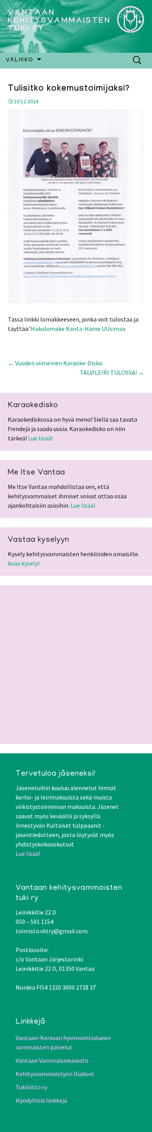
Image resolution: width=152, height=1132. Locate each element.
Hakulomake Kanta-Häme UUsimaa (78, 328)
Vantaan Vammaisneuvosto (52, 1060)
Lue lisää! (40, 438)
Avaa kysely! (23, 563)
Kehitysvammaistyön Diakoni (55, 1074)
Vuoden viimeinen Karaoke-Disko (55, 363)
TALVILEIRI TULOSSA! (112, 372)
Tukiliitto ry (31, 1087)
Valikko (20, 60)
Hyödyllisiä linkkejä (41, 1100)
